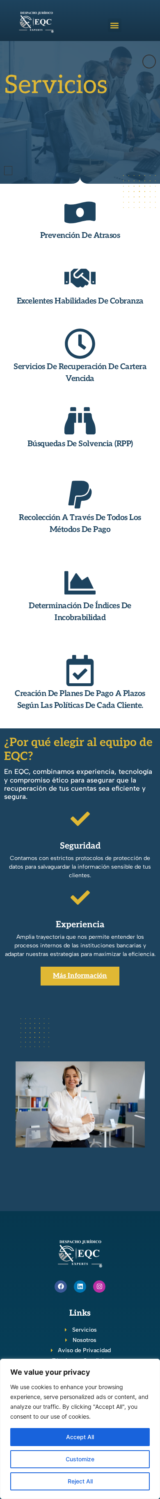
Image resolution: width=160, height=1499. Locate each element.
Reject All (80, 1481)
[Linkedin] (80, 1286)
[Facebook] (61, 1286)
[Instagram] (99, 1286)
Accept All (80, 1436)
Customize (80, 1459)
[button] (114, 25)
